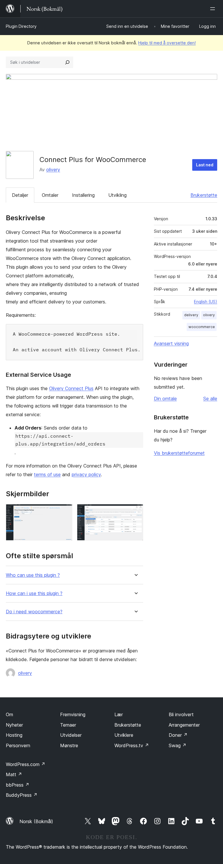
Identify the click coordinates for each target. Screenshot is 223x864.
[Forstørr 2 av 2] (135, 512)
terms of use (47, 474)
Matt (14, 774)
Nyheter (14, 725)
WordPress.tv (131, 745)
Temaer (68, 725)
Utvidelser (71, 735)
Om (9, 714)
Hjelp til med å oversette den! (167, 42)
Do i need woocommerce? (34, 611)
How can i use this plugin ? (34, 593)
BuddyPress (21, 795)
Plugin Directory (21, 26)
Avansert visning (171, 343)
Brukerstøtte (203, 195)
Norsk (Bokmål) (36, 821)
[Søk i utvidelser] (67, 62)
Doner (178, 735)
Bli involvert (181, 714)
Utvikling (117, 195)
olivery (53, 169)
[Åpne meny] (213, 8)
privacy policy (86, 474)
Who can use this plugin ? (33, 575)
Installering (83, 195)
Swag (177, 745)
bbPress (17, 785)
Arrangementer (184, 725)
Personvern (18, 745)
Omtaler (50, 195)
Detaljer (20, 195)
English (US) (205, 301)
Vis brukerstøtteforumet (179, 453)
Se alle (210, 398)
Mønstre (69, 745)
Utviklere (123, 735)
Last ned (204, 164)
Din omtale (165, 398)
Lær (118, 714)
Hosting (14, 735)
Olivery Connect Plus (71, 388)
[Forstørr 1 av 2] (64, 512)
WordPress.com (25, 764)
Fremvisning (72, 714)
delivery (191, 315)
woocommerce (201, 327)
